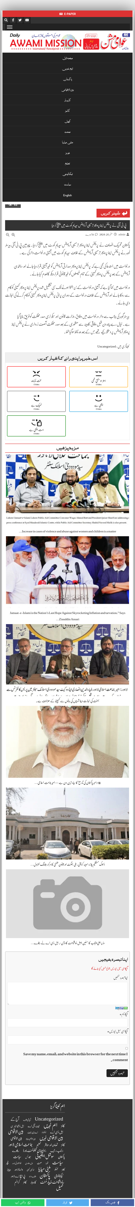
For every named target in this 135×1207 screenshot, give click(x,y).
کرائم (17, 1182)
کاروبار (67, 101)
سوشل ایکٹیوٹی (44, 1156)
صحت (67, 132)
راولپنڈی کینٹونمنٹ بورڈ (34, 1150)
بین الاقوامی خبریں (51, 1138)
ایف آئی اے (34, 1126)
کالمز (67, 111)
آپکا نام (124, 1014)
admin (121, 234)
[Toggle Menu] (9, 27)
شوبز (67, 153)
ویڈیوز (9, 1170)
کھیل (67, 122)
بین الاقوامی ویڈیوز (31, 1139)
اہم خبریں (67, 69)
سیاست (67, 185)
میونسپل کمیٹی (30, 1170)
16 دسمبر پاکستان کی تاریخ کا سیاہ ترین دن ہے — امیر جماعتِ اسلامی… (67, 782)
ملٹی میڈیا (67, 143)
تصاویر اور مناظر (51, 1145)
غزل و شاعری (29, 1163)
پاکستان (67, 80)
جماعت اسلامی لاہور (21, 1144)
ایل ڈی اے (56, 1132)
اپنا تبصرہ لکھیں (120, 977)
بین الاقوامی (67, 90)
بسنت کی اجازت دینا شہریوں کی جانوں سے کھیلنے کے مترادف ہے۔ (67, 701)
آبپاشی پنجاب (27, 1120)
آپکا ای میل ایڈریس (117, 1031)
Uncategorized (106, 346)
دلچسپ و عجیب (56, 1151)
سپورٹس (28, 1157)
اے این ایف (32, 1132)
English (67, 195)
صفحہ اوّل (67, 59)
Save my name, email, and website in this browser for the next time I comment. (75, 1056)
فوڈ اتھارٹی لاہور (16, 1163)
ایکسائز (44, 1132)
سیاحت (17, 1156)
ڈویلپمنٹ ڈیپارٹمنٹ (51, 1182)
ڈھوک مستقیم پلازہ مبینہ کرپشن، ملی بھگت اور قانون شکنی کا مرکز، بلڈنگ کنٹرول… (67, 864)
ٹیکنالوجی (67, 174)
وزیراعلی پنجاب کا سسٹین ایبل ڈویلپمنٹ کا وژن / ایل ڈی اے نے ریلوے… (67, 943)
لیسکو (56, 1170)
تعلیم (67, 164)
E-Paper (69, 14)
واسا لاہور (19, 1169)
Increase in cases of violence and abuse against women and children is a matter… (67, 531)
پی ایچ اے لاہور (18, 1176)
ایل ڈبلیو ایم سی (17, 1126)
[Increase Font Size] (13, 234)
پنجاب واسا (32, 1176)
